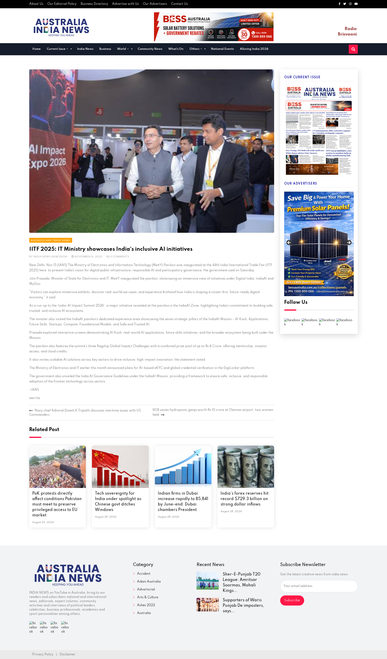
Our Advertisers (155, 4)
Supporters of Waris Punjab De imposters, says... (243, 605)
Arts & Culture (147, 597)
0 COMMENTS (119, 256)
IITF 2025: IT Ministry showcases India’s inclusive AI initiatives (110, 249)
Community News (150, 49)
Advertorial (146, 589)
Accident (143, 573)
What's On (175, 49)
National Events (222, 49)
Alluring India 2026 (254, 49)
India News (85, 49)
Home (36, 49)
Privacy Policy (42, 654)
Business (105, 49)
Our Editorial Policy (62, 4)
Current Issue (56, 49)
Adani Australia (149, 581)
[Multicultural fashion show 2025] (214, 26)
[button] (71, 49)
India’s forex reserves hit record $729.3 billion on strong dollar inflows (244, 499)
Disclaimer (67, 654)
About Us (36, 4)
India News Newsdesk (50, 256)
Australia (144, 613)
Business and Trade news (51, 240)
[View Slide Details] (319, 244)
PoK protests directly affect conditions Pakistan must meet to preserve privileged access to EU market (57, 504)
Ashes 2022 (146, 605)
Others (194, 49)
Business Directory (94, 4)
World (122, 49)
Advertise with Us (125, 4)
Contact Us (179, 4)
